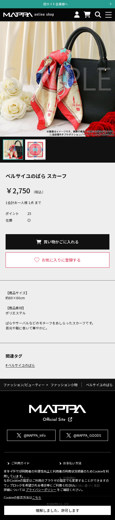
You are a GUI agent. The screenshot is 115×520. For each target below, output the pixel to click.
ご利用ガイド (20, 463)
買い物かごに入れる (61, 241)
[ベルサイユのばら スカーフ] (57, 79)
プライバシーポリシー (41, 489)
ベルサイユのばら (21, 365)
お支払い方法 (72, 463)
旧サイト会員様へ (55, 4)
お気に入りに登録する (61, 260)
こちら (36, 497)
